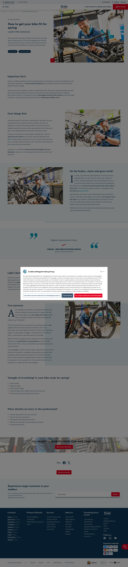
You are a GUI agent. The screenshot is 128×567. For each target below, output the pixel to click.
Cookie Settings (67, 295)
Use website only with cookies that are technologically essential (42, 295)
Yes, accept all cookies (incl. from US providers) (88, 295)
